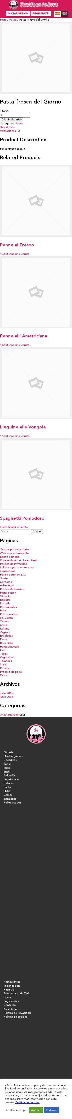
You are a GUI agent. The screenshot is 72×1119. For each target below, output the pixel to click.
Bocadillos (6, 643)
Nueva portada (9, 557)
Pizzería (5, 668)
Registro (5, 600)
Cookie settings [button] (16, 1110)
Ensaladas (6, 635)
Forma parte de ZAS (13, 574)
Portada (5, 603)
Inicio (3, 19)
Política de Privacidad (13, 564)
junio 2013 (6, 697)
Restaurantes (8, 607)
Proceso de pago (11, 672)
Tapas (4, 654)
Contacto (6, 582)
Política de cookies (12, 589)
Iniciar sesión (18, 13)
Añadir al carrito (12, 119)
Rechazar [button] (51, 1110)
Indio (3, 650)
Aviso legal (7, 585)
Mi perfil (5, 596)
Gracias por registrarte (14, 549)
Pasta (13, 19)
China (3, 625)
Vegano (5, 632)
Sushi (3, 664)
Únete (4, 578)
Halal (3, 610)
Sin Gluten (6, 618)
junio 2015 (6, 693)
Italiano (4, 628)
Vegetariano (7, 657)
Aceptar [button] (36, 1110)
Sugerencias (7, 571)
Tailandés (6, 661)
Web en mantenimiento (14, 553)
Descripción (7, 127)
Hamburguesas (9, 646)
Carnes (4, 621)
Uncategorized (9, 714)
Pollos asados (9, 614)
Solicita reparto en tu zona (17, 567)
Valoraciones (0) (10, 131)
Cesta (3, 675)
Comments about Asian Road (18, 560)
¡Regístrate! (40, 13)
